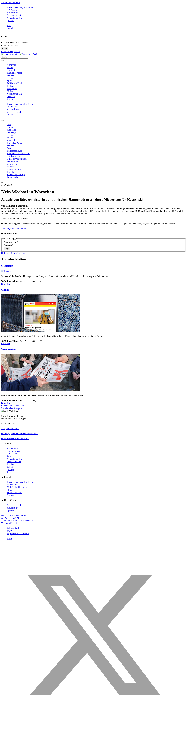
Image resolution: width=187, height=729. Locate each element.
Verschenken (8, 349)
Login (4, 49)
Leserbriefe (12, 88)
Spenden (11, 510)
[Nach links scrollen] (2, 120)
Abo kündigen (13, 451)
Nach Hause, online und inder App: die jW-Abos (13, 516)
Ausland (11, 70)
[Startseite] (19, 54)
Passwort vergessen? (10, 51)
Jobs (9, 472)
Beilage (10, 86)
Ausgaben (11, 65)
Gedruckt (7, 265)
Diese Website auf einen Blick (15, 438)
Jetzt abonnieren (13, 228)
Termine (11, 96)
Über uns (11, 99)
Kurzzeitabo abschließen (12, 405)
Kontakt (10, 464)
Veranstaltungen (14, 18)
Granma (10, 495)
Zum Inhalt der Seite (10, 2)
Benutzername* (11, 242)
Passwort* (8, 245)
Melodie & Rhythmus (17, 487)
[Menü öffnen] (2, 60)
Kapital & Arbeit (14, 72)
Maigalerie (12, 484)
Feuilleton (11, 75)
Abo (9, 25)
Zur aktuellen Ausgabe (11, 408)
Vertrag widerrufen (10, 523)
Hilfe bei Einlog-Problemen (14, 253)
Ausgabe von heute (10, 428)
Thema (10, 78)
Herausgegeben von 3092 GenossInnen (19, 433)
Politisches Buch (14, 83)
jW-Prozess (12, 10)
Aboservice (12, 448)
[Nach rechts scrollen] (2, 182)
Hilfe (9, 538)
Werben (10, 456)
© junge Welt (13, 528)
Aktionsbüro (13, 12)
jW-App (10, 469)
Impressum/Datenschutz (18, 533)
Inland (10, 67)
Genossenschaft (14, 15)
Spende (10, 28)
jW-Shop (11, 20)
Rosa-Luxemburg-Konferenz (20, 7)
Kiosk (10, 467)
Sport (9, 80)
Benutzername (7, 42)
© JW (9, 531)
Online (5, 289)
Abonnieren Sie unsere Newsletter (17, 520)
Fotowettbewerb (14, 492)
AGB (9, 536)
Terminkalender (14, 461)
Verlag (10, 91)
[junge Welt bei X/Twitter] (93, 726)
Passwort (5, 45)
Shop (9, 490)
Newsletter (12, 453)
